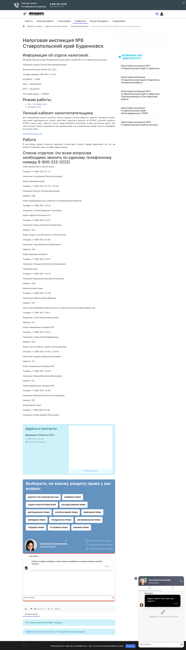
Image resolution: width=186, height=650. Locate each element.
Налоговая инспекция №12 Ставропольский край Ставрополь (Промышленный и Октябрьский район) (140, 95)
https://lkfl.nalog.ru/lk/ (32, 134)
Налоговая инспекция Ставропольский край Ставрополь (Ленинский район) (140, 80)
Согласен (130, 646)
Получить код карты (91, 471)
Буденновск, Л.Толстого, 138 (39, 435)
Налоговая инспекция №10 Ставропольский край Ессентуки (139, 123)
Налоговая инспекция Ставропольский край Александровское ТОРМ (134, 111)
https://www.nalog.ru (37, 442)
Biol (58, 609)
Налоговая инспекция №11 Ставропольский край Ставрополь (140, 67)
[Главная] (23, 26)
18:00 (44, 104)
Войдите (29, 632)
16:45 (38, 107)
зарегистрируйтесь (47, 632)
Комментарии (31, 614)
